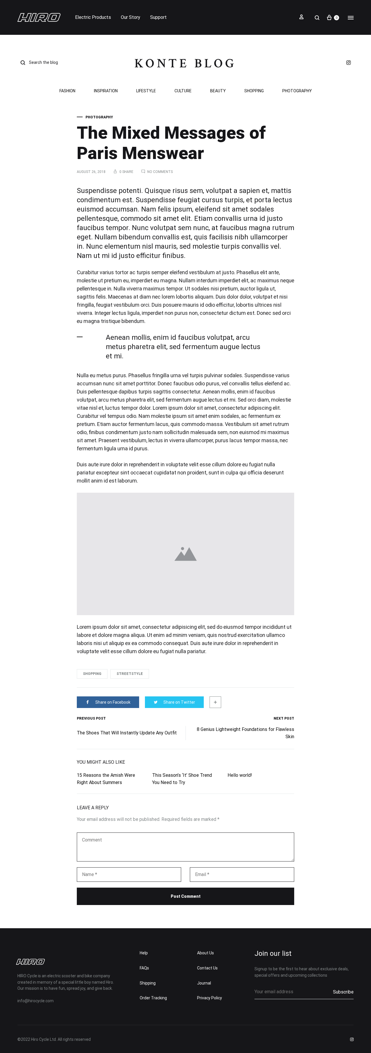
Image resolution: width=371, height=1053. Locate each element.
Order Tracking (153, 998)
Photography (297, 91)
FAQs (144, 968)
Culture (183, 91)
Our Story (130, 17)
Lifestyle (146, 91)
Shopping (254, 91)
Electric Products (93, 17)
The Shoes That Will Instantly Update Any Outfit (127, 733)
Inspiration (106, 91)
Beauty (218, 91)
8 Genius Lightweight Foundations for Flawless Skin (245, 733)
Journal (204, 983)
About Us (205, 953)
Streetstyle (130, 674)
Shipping (148, 983)
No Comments (160, 172)
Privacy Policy (209, 998)
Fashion (67, 91)
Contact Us (207, 968)
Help (144, 953)
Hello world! (240, 775)
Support (158, 17)
